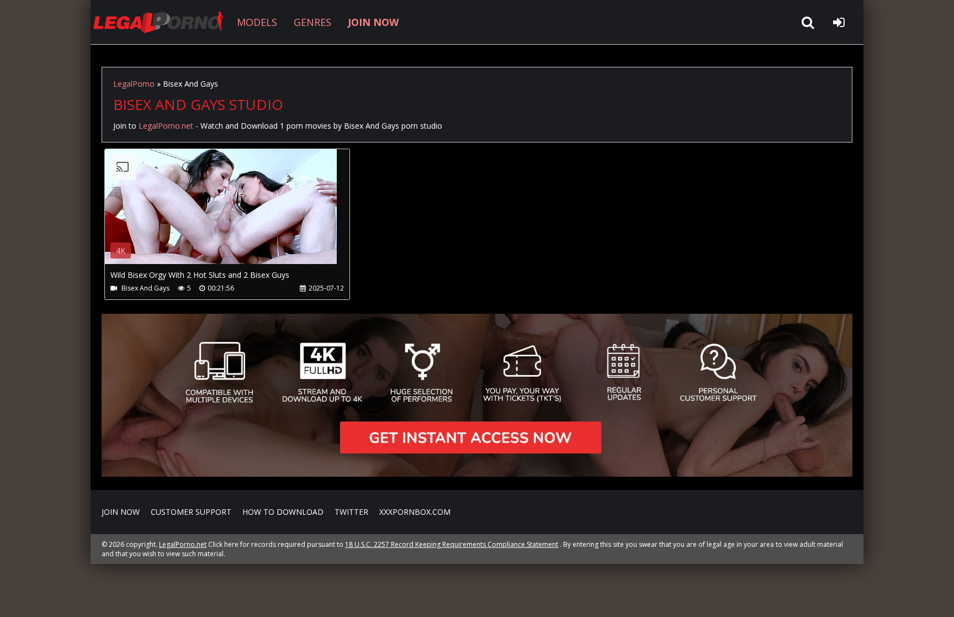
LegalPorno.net (162, 22)
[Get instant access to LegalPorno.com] (477, 473)
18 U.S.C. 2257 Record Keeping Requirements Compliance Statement (451, 544)
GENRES (312, 22)
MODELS (257, 22)
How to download (283, 512)
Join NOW (121, 512)
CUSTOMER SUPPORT (191, 512)
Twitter (351, 512)
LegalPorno (134, 83)
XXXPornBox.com (415, 512)
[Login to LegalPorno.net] (838, 22)
